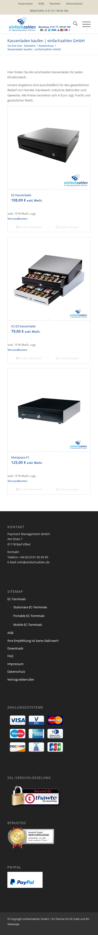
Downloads (15, 648)
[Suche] (73, 24)
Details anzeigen (68, 227)
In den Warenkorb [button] (30, 227)
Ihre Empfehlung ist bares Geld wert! (33, 640)
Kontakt (55, 3)
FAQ (10, 656)
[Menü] (84, 24)
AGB (41, 3)
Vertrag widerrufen (20, 679)
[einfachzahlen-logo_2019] (40, 24)
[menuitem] (25, 3)
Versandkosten (17, 218)
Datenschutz (74, 3)
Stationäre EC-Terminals (30, 607)
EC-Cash (75, 919)
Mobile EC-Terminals (27, 624)
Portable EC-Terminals (28, 616)
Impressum (25, 3)
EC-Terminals (16, 599)
